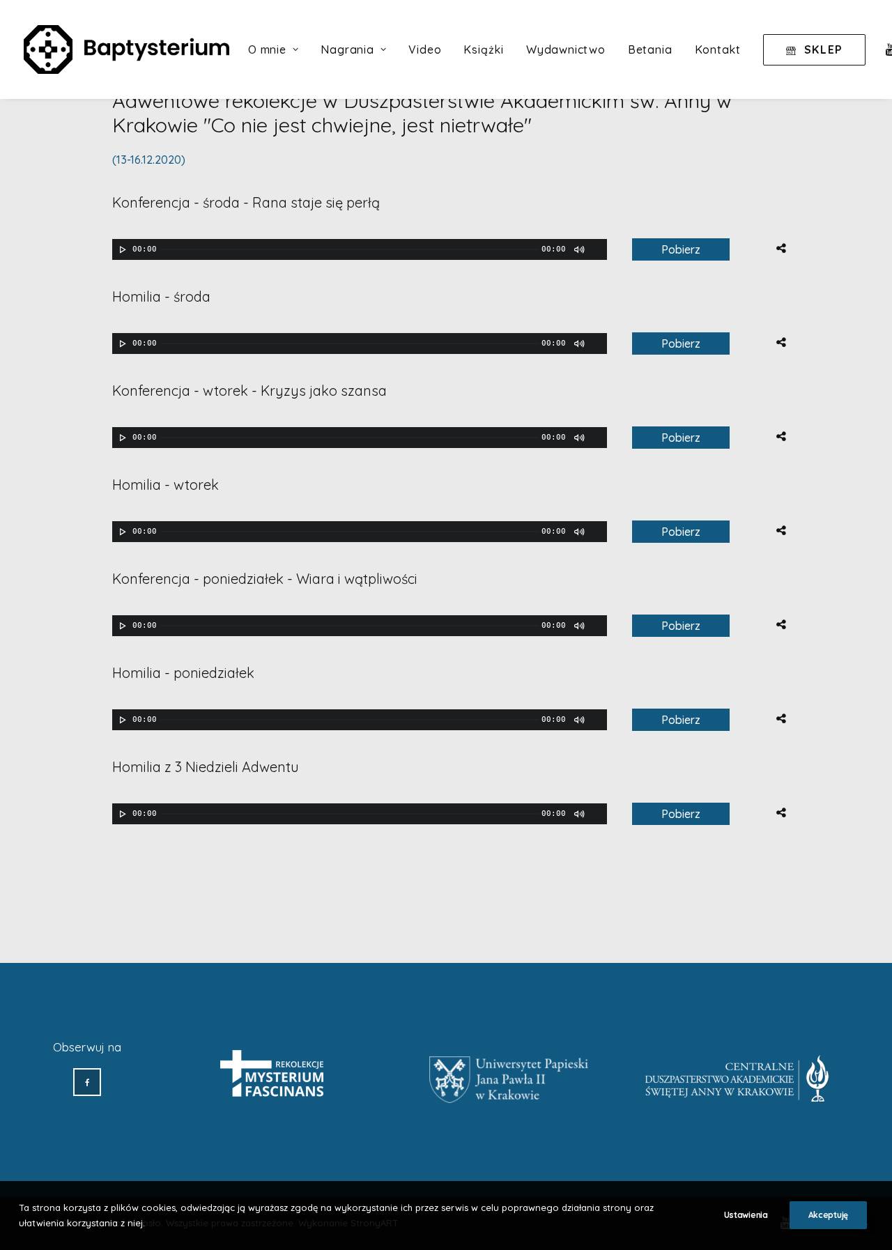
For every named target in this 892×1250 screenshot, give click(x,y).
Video (424, 49)
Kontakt (718, 49)
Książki (483, 49)
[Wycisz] (578, 249)
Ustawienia (746, 1215)
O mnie (267, 49)
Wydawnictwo (566, 49)
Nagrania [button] (347, 49)
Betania (650, 49)
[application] (359, 249)
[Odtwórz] (121, 249)
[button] (87, 1082)
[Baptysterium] (126, 49)
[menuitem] (273, 49)
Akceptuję (828, 1215)
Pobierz (680, 249)
